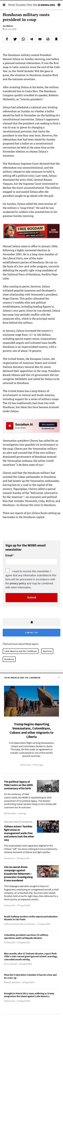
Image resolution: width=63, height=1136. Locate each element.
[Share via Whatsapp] (23, 39)
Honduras (9, 659)
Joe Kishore (8, 26)
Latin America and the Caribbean (20, 651)
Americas (47, 651)
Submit (31, 597)
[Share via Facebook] (7, 39)
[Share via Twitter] (15, 39)
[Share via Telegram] (32, 39)
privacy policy (18, 583)
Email (8, 555)
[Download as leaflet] (48, 39)
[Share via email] (40, 39)
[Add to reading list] (56, 39)
